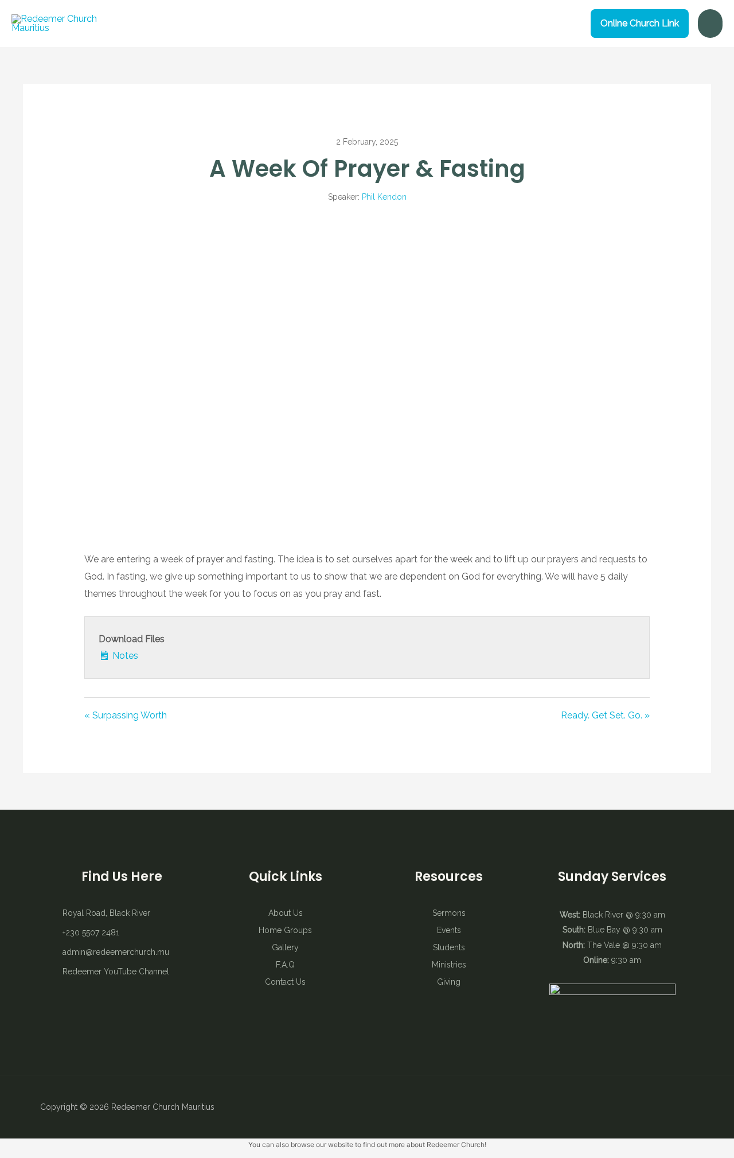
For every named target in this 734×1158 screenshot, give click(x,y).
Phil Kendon (384, 196)
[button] (640, 23)
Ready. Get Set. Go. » (605, 715)
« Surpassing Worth (125, 715)
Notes (124, 655)
